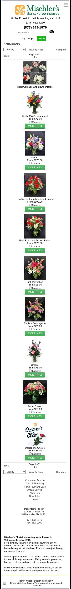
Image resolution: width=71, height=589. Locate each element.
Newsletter (35, 496)
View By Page (36, 49)
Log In (41, 38)
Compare (61, 49)
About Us (35, 493)
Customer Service (35, 480)
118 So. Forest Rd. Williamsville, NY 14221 (35, 18)
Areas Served (34, 489)
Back (6, 56)
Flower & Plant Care (35, 486)
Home (35, 499)
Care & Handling (35, 483)
